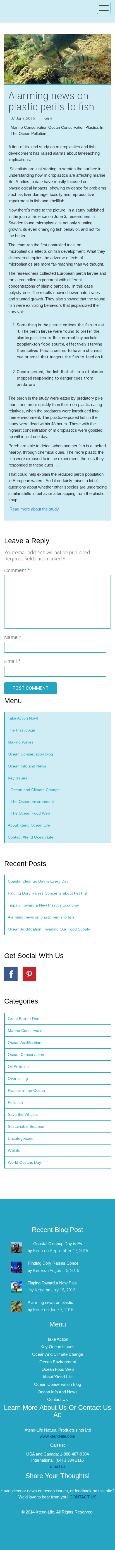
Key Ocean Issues (57, 1346)
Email (12, 661)
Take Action (57, 1339)
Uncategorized (20, 1138)
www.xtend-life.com (57, 1436)
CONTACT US (83, 1497)
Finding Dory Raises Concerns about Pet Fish (48, 893)
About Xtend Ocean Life (29, 825)
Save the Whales (23, 1114)
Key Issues (17, 778)
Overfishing (18, 1078)
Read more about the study (34, 509)
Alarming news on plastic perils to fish (41, 917)
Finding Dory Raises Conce (53, 1263)
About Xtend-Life (57, 1376)
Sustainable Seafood (26, 1126)
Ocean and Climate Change (35, 790)
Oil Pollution (18, 1066)
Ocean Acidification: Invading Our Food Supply (49, 929)
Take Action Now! (23, 718)
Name (12, 637)
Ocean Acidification (24, 1042)
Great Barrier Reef (24, 1018)
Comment (17, 570)
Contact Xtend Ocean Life (30, 837)
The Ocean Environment (32, 801)
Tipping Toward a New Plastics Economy (43, 905)
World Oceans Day (24, 1162)
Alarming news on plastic (50, 1302)
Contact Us (57, 1399)
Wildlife (14, 1150)
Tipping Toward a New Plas (52, 1283)
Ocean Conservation (66, 127)
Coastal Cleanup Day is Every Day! (39, 881)
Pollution (38, 133)
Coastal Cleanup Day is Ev (57, 1243)
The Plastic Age (21, 730)
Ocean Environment (57, 1361)
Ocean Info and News (27, 766)
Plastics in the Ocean (26, 1090)
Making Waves (20, 742)
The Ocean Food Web (30, 813)
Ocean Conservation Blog (30, 754)
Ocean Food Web (58, 1369)
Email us (58, 1466)
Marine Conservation (29, 127)
